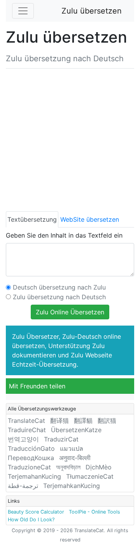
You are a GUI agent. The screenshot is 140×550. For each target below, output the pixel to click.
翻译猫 (59, 420)
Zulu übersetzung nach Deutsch (59, 297)
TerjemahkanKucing (71, 486)
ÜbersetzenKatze (76, 430)
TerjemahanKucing (34, 476)
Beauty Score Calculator (36, 512)
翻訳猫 (107, 420)
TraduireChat (27, 430)
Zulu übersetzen (91, 11)
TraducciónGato (31, 448)
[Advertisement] (70, 138)
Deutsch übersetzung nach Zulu (59, 287)
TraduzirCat (61, 439)
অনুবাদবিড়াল (68, 467)
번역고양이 (23, 439)
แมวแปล (71, 448)
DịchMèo (99, 467)
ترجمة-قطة (23, 486)
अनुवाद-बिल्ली (75, 458)
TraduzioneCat (29, 467)
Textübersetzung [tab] (32, 219)
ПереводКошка (31, 458)
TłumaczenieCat (90, 476)
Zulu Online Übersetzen (70, 312)
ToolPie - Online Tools (94, 512)
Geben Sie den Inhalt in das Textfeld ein (64, 235)
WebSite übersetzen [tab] (89, 219)
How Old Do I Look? (31, 519)
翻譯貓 (83, 420)
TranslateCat (26, 420)
